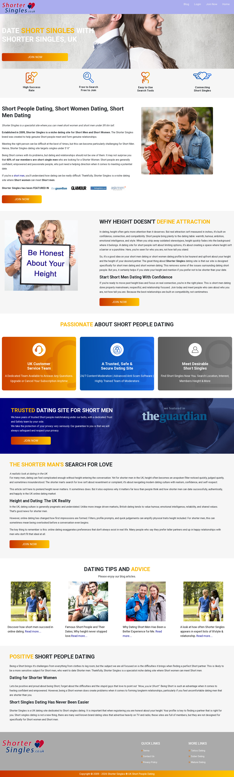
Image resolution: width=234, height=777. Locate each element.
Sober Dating (197, 756)
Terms (146, 750)
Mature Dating (198, 762)
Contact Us (148, 756)
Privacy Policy (150, 762)
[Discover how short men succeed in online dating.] (31, 601)
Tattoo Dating (197, 750)
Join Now (211, 4)
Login (197, 4)
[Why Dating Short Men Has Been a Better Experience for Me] (146, 601)
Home (226, 4)
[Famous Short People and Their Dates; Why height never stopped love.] (88, 601)
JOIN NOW (35, 57)
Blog (186, 4)
